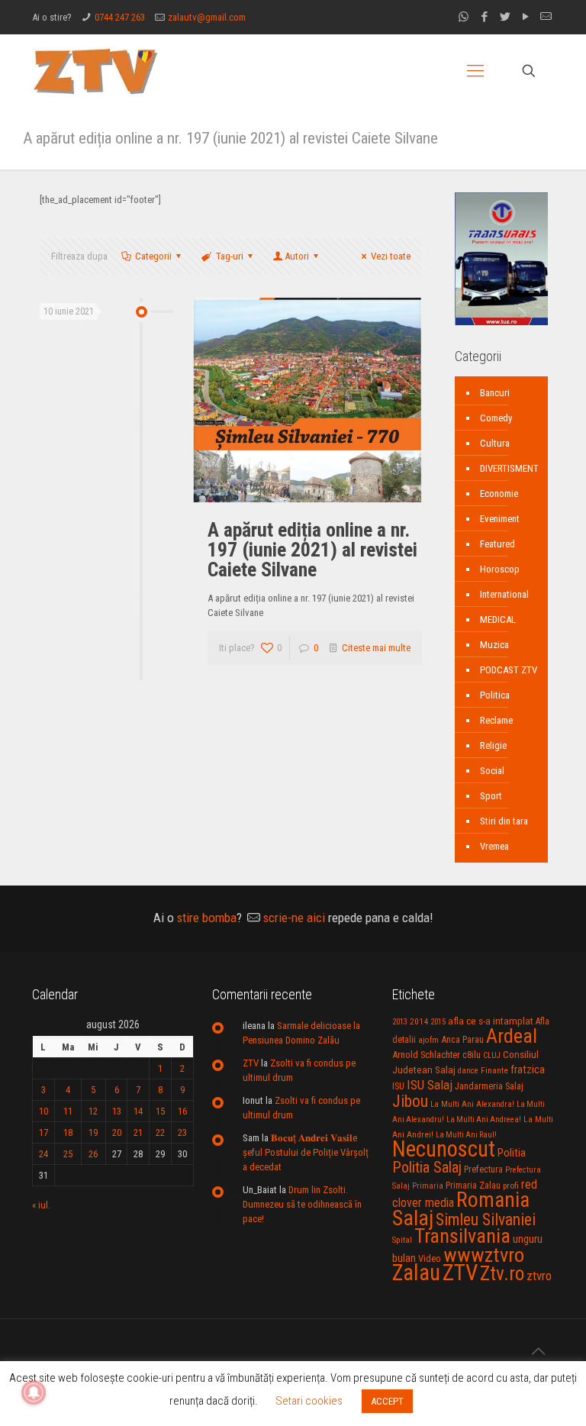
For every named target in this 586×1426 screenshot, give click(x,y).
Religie (493, 745)
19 (93, 1132)
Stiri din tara (504, 821)
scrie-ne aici (294, 917)
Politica (495, 695)
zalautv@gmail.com (207, 17)
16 (182, 1111)
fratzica (527, 1069)
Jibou (410, 1101)
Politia (511, 1153)
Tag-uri (229, 256)
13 (116, 1111)
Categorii (153, 256)
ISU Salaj (429, 1084)
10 (43, 1111)
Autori (297, 256)
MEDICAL (498, 619)
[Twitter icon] (505, 17)
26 (93, 1154)
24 (43, 1154)
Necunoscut (443, 1149)
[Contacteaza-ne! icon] (546, 17)
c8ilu (471, 1054)
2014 (419, 1021)
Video (429, 1258)
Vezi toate (391, 256)
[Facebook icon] (484, 17)
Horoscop (500, 569)
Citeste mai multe (376, 647)
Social (492, 770)
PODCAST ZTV (508, 670)
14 (138, 1111)
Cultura (495, 443)
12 (93, 1111)
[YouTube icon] (525, 17)
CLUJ (492, 1055)
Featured (497, 544)
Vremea (494, 846)
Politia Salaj (427, 1167)
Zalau (416, 1273)
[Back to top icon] (538, 1351)
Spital (402, 1239)
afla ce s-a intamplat (490, 1021)
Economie (499, 493)
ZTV (251, 1063)
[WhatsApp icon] (464, 17)
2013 (399, 1022)
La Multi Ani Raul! (466, 1135)
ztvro (539, 1275)
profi (511, 1185)
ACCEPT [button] (387, 1401)
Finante (494, 1070)
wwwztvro (483, 1254)
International (504, 594)
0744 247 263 (120, 17)
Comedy (496, 418)
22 (160, 1132)
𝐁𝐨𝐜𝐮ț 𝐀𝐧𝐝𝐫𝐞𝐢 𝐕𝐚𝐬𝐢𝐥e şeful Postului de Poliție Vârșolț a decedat (306, 1152)
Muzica (494, 644)
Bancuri (495, 392)
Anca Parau (462, 1039)
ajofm (428, 1040)
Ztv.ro (502, 1273)
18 (67, 1132)
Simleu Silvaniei (486, 1219)
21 (138, 1132)
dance (468, 1071)
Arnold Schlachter (426, 1054)
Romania (493, 1200)
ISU (398, 1086)
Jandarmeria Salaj (489, 1086)
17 (43, 1132)
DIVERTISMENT (509, 468)
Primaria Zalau (473, 1185)
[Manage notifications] (33, 1392)
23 (182, 1132)
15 (160, 1111)
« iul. (41, 1205)
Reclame (496, 720)
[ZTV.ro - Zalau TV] (95, 70)
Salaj (412, 1218)
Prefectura (483, 1169)
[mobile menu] (475, 71)
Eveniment (500, 518)
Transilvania (462, 1235)
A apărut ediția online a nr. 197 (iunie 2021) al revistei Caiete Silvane (312, 549)
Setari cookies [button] (309, 1401)
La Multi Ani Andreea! (483, 1119)
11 (67, 1111)
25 (67, 1154)
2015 (438, 1022)
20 (116, 1132)
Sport (491, 796)
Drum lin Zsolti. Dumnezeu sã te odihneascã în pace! (302, 1204)
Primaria (427, 1186)
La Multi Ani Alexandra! (472, 1104)
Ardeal (511, 1035)
